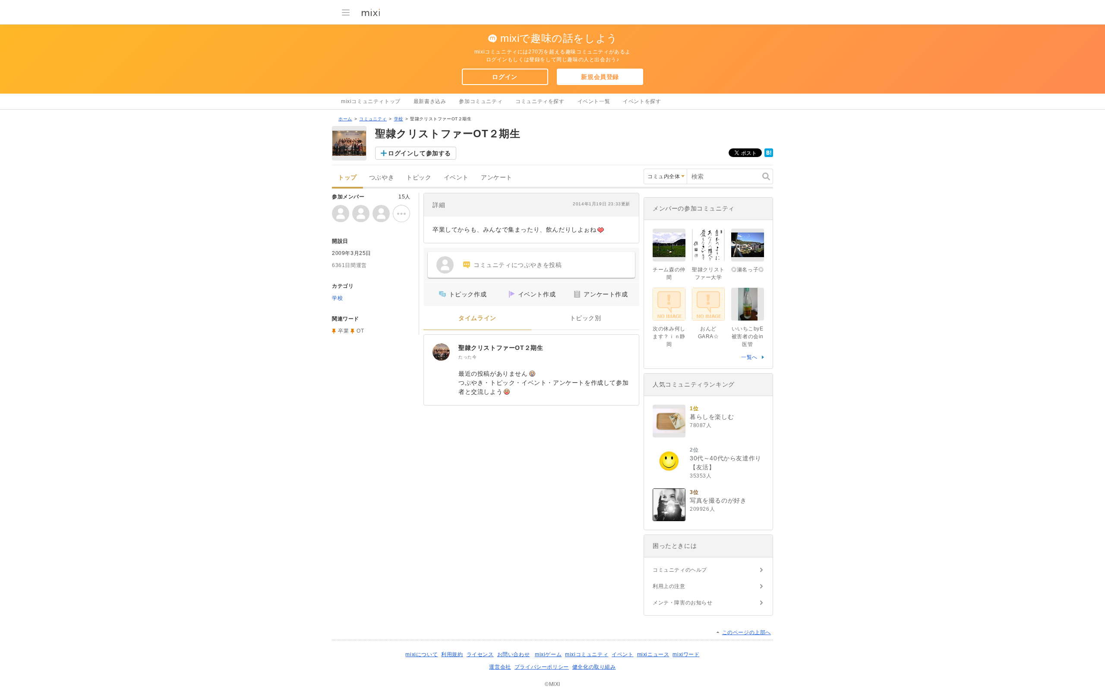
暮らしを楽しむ (712, 416)
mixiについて (421, 654)
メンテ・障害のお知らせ (683, 603)
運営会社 (500, 667)
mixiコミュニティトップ (371, 101)
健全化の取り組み (594, 667)
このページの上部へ (746, 632)
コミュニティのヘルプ (680, 570)
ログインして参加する (419, 153)
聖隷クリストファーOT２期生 (500, 347)
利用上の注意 (669, 586)
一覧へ (749, 357)
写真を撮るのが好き (718, 500)
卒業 (343, 331)
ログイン (504, 76)
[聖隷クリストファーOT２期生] (441, 352)
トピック (418, 177)
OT (360, 331)
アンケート (496, 177)
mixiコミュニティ (586, 654)
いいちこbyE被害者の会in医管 (748, 336)
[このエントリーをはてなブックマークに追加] (768, 155)
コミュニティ (373, 118)
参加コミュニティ (480, 101)
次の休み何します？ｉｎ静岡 (669, 336)
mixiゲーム (548, 654)
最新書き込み (430, 101)
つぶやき (381, 177)
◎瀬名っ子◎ (747, 270)
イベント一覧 (594, 101)
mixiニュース (653, 654)
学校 (398, 118)
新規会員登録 (600, 76)
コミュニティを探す (539, 101)
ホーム (345, 118)
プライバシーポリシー (542, 667)
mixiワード (685, 654)
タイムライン (477, 318)
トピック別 (585, 318)
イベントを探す (642, 101)
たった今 (467, 357)
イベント (456, 177)
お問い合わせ (513, 654)
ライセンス (480, 654)
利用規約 (452, 654)
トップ (347, 177)
